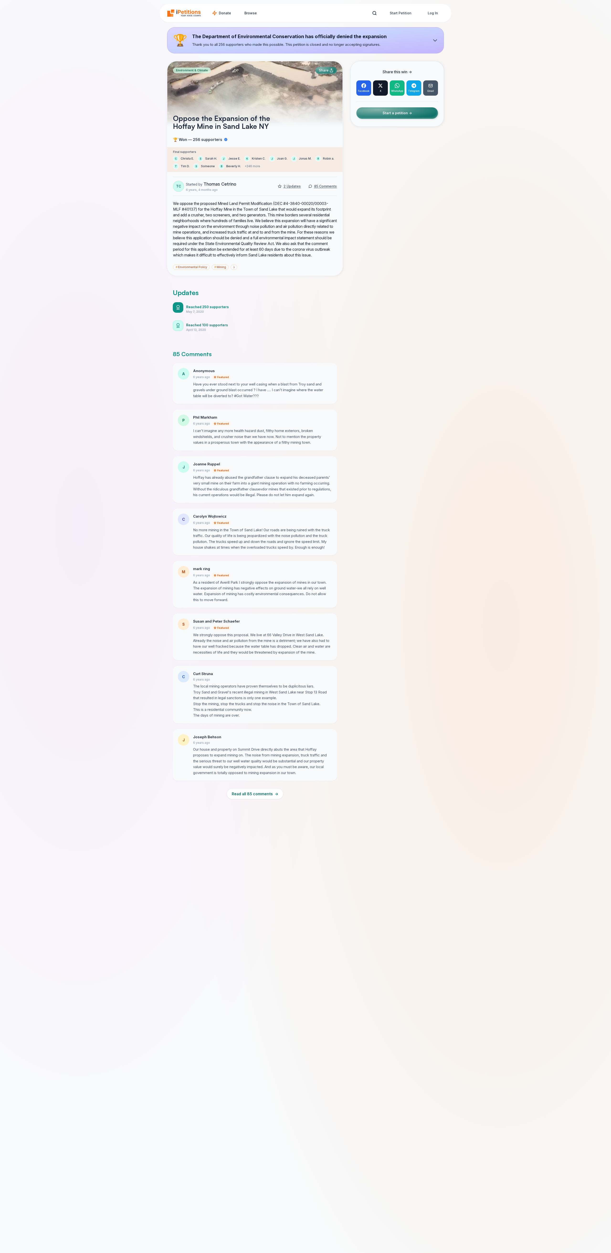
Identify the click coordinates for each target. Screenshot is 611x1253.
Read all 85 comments (255, 793)
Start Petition (400, 13)
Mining (220, 267)
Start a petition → (397, 113)
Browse (250, 13)
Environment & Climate (192, 70)
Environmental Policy (191, 267)
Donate (225, 13)
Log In (433, 13)
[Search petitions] (374, 13)
